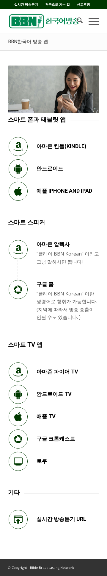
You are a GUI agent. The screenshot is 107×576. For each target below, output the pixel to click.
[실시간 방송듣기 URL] (18, 519)
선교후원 (83, 4)
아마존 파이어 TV (57, 371)
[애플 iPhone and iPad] (18, 191)
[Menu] (91, 21)
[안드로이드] (18, 168)
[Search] (77, 21)
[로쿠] (18, 461)
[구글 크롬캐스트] (18, 439)
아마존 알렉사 (53, 244)
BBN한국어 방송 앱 (28, 41)
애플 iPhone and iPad (64, 191)
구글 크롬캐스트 (56, 438)
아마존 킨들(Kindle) (61, 146)
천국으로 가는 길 (57, 4)
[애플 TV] (18, 416)
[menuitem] (26, 4)
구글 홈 (45, 284)
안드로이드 (50, 168)
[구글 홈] (18, 289)
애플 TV (46, 416)
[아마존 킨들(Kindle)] (18, 146)
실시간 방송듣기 (26, 4)
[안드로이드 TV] (18, 394)
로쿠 (42, 461)
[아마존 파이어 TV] (18, 372)
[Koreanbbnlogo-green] (44, 21)
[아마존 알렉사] (18, 249)
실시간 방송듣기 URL (61, 519)
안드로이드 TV (54, 394)
